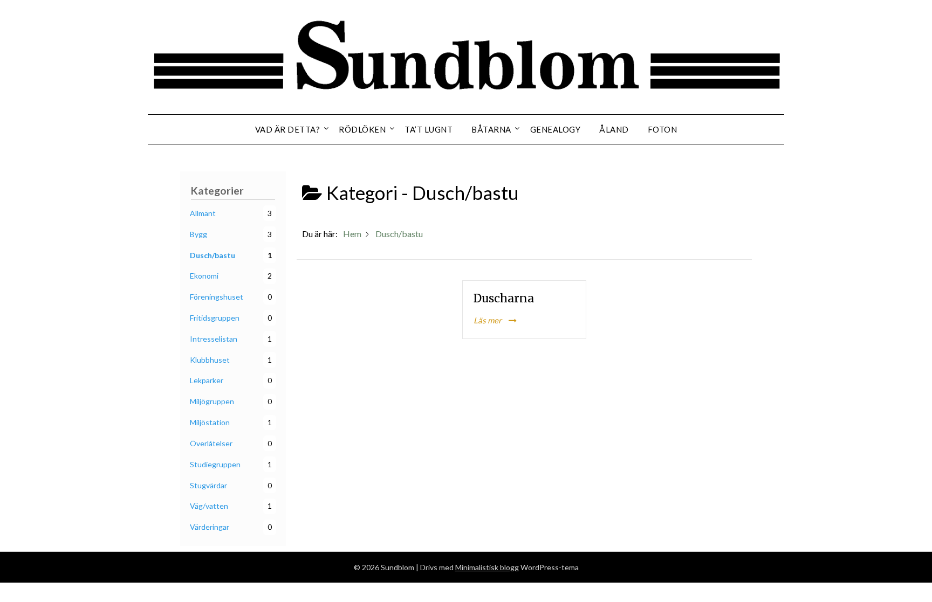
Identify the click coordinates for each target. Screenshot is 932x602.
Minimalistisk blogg (487, 567)
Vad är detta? (287, 129)
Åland (614, 129)
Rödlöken (362, 129)
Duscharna (504, 298)
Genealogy (555, 129)
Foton (662, 129)
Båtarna (491, 129)
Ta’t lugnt (429, 129)
